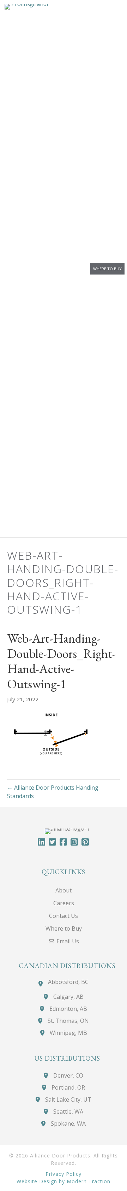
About (63, 890)
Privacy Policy (63, 1174)
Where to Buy (107, 268)
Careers (63, 903)
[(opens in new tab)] (27, 268)
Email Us (67, 941)
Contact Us (63, 916)
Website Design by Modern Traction (63, 1181)
